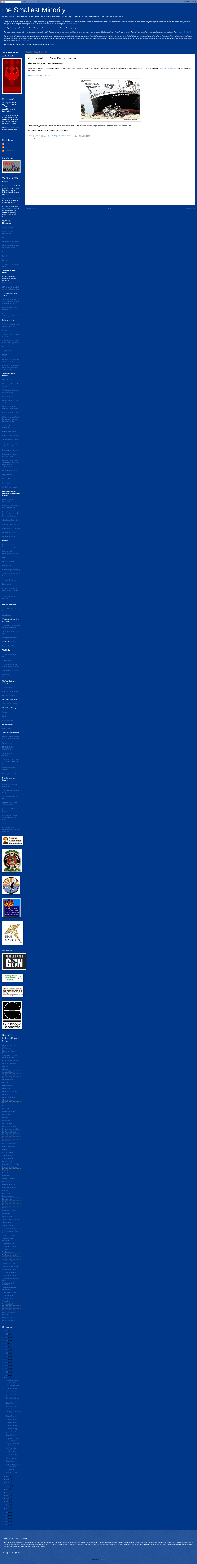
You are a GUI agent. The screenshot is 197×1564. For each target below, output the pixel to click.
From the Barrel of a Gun (10, 1129)
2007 (6, 1512)
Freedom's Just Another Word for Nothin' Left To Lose (10, 817)
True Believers (7, 687)
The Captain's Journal (9, 1246)
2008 (6, 1375)
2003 (6, 1525)
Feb (7, 1505)
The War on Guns (8, 1295)
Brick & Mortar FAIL (12, 1385)
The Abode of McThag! (9, 1228)
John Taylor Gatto (8, 1158)
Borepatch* (6, 1094)
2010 (6, 1369)
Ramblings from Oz (8, 1202)
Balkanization (6, 584)
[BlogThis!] (82, 136)
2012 (6, 1362)
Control (6, 483)
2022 (6, 1331)
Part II (4, 237)
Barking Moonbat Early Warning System (9, 1078)
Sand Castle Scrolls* (9, 1211)
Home (110, 208)
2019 (6, 1340)
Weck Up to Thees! (8, 1317)
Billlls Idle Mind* (7, 1085)
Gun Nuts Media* (8, 1135)
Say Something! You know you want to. (60, 136)
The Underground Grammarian (8, 1284)
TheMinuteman (9, 151)
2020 (6, 1337)
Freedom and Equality (9, 470)
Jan (7, 1508)
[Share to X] (84, 136)
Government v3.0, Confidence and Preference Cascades (11, 830)
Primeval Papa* (7, 1199)
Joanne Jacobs (7, 1155)
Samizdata (5, 1208)
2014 (6, 1356)
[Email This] (80, 136)
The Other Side (7, 351)
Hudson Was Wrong (8, 646)
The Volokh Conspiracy (10, 1292)
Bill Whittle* (6, 1082)
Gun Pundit (6, 1138)
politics (35, 139)
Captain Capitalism (8, 1097)
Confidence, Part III (8, 532)
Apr (7, 1499)
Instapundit (6, 1149)
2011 (6, 1366)
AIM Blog (5, 1066)
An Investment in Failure (10, 440)
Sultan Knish (27, 40)
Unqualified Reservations (10, 1307)
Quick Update (10, 1469)
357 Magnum (6, 1048)
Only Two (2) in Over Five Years (12, 1439)
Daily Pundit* (6, 1114)
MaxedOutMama (72, 24)
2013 (6, 1359)
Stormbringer (6, 1222)
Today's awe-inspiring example (38, 75)
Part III (4, 256)
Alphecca (5, 1069)
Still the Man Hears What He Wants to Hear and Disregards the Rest (10, 419)
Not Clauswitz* (7, 1181)
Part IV (4, 260)
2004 (6, 1522)
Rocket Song (6, 1205)
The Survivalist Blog (9, 1275)
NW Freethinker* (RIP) (9, 1184)
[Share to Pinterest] (89, 136)
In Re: (6, 728)
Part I (4, 283)
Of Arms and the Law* (9, 1187)
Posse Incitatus (7, 1196)
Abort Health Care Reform (10, 520)
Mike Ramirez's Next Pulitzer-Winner (13, 1465)
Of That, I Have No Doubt (10, 774)
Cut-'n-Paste (6, 347)
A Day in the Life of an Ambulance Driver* (9, 1056)
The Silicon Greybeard (9, 1272)
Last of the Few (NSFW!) (10, 1164)
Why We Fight (7, 475)
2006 (6, 1515)
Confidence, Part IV (8, 536)
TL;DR (4, 823)
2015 (6, 1353)
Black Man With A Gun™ (10, 1091)
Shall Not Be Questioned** (11, 1219)
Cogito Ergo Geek (8, 1106)
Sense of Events (7, 1216)
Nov (7, 1476)
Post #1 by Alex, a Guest (10, 198)
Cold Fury (5, 1109)
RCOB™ (5, 557)
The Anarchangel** (8, 1236)
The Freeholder (7, 1258)
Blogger (102, 1559)
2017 (6, 1347)
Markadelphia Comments (10, 450)
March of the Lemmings (10, 691)
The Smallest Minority (33, 10)
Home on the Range (8, 1045)
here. (7, 194)
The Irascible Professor (10, 1261)
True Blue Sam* (7, 1304)
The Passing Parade (9, 1269)
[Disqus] (109, 172)
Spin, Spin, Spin (7, 743)
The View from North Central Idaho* (9, 1288)
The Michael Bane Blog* (10, 1267)
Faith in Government (9, 431)
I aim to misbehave (8, 1146)
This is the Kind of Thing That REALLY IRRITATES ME (10, 761)
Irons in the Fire (7, 1152)
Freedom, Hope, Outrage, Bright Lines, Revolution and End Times (10, 367)
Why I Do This (7, 380)
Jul (7, 1489)
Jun (7, 1492)
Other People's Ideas (12, 127)
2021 (6, 1334)
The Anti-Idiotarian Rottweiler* (8, 1239)
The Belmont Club (8, 1243)
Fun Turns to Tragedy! (9, 1132)
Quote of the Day (8, 396)
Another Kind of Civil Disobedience (12, 1444)
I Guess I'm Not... (10, 435)
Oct (7, 1480)
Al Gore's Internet (8, 561)
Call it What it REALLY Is (10, 413)
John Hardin (8, 144)
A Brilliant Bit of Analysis (10, 524)
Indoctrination (6, 565)
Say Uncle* (6, 1213)
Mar (7, 1502)
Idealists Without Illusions (10, 479)
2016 (6, 1350)
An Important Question (9, 638)
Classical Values (7, 1100)
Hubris (4, 716)
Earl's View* (6, 1120)
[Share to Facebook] (87, 136)
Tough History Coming (9, 704)
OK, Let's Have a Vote (9, 487)
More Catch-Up (11, 1392)
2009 (6, 1372)
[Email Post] (76, 136)
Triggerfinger (6, 1301)
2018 (6, 1343)
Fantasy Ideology (11, 1458)
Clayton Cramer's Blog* (10, 1103)
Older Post (190, 208)
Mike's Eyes (6, 1170)
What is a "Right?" (8, 227)
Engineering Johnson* (9, 1126)
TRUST (4, 355)
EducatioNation (7, 1123)
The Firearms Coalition (9, 1255)
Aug (7, 1486)
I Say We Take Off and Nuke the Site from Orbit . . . (11, 590)
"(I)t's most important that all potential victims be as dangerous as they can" (10, 301)
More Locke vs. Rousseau (11, 528)
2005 (6, 1518)
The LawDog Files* (8, 1264)
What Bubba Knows (8, 1320)
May (8, 1495)
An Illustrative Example (10, 241)
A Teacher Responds (9, 580)
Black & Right (6, 1088)
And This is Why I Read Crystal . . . (12, 1381)
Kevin (6, 147)
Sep (7, 1483)
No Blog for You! (11, 1472)
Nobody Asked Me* (8, 1179)
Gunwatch (5, 1141)
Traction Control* (7, 1298)
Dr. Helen (5, 1117)
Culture (4, 712)
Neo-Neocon (6, 1176)
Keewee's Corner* (8, 1161)
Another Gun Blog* (8, 1075)
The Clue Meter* (7, 1249)
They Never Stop (10, 671)
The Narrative (6, 660)
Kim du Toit (82, 28)
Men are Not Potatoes (9, 1167)
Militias (4, 330)
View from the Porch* (9, 1310)
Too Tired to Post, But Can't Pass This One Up (12, 1450)
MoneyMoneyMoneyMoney (11, 570)
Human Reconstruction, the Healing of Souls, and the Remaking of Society (11, 514)
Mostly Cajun (6, 1173)
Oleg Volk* (5, 1190)
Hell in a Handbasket (9, 1144)
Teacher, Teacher (8, 1225)
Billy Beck (52, 44)
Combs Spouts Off (8, 1112)
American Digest (7, 1072)
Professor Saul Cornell (9, 208)
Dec (7, 1378)
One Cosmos (6, 1193)
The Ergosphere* (7, 1252)
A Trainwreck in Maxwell (10, 1060)
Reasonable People (8, 695)
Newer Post (30, 208)
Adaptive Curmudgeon (9, 1063)
